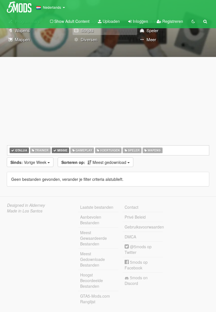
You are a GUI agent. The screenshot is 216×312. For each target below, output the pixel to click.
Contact (131, 207)
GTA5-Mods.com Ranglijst (95, 298)
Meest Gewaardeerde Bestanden (93, 238)
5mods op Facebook (136, 265)
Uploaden (111, 21)
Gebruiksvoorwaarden (144, 227)
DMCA (130, 237)
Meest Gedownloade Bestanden (92, 259)
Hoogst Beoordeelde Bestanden (91, 280)
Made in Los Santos (24, 211)
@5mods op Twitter (138, 249)
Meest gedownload (94, 162)
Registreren (172, 21)
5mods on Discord (136, 280)
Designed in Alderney (26, 205)
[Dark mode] (193, 21)
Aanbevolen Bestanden (90, 219)
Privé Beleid (135, 217)
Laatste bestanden (96, 207)
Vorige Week (29, 162)
